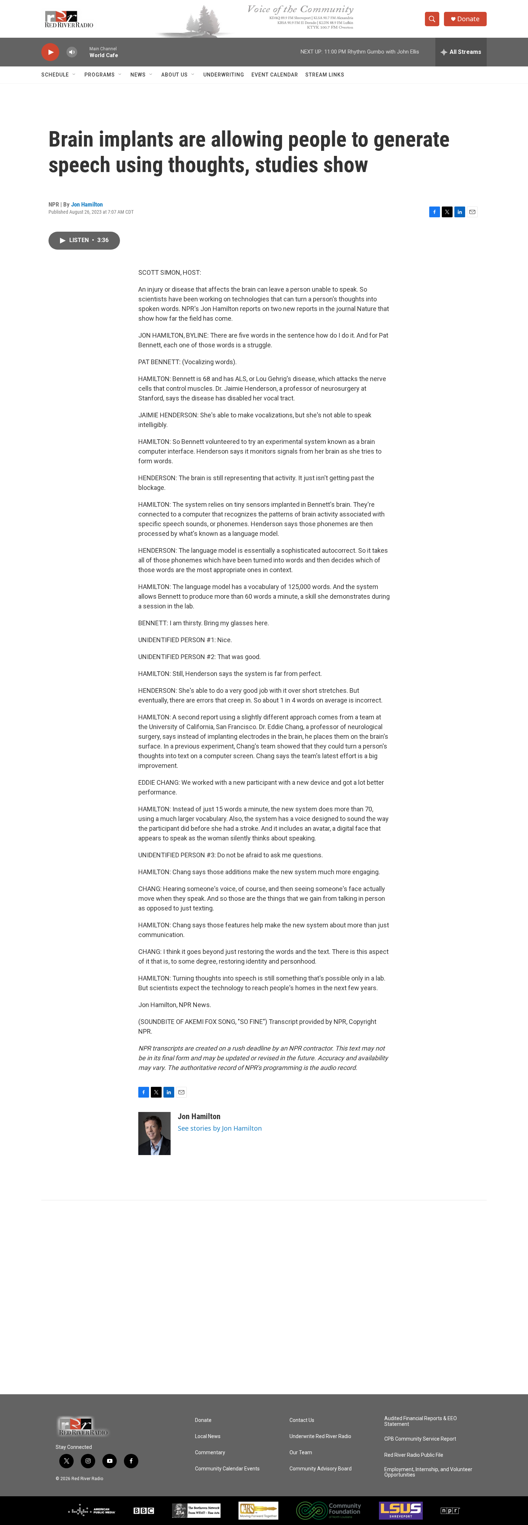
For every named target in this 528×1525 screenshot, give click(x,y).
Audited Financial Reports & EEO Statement (420, 1421)
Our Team (301, 1452)
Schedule (55, 75)
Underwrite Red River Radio (320, 1436)
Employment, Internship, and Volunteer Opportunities (428, 1472)
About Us (174, 75)
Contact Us (302, 1420)
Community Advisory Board (321, 1468)
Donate (468, 19)
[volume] (72, 52)
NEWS (138, 75)
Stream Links (324, 75)
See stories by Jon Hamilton (220, 1128)
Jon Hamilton (87, 204)
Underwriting (223, 75)
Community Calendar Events (227, 1468)
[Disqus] (264, 1297)
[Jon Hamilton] (154, 1133)
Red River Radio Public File (413, 1455)
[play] (50, 52)
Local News (208, 1436)
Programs (99, 75)
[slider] (83, 52)
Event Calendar (274, 75)
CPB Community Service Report (420, 1439)
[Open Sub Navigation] (74, 75)
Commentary (210, 1452)
